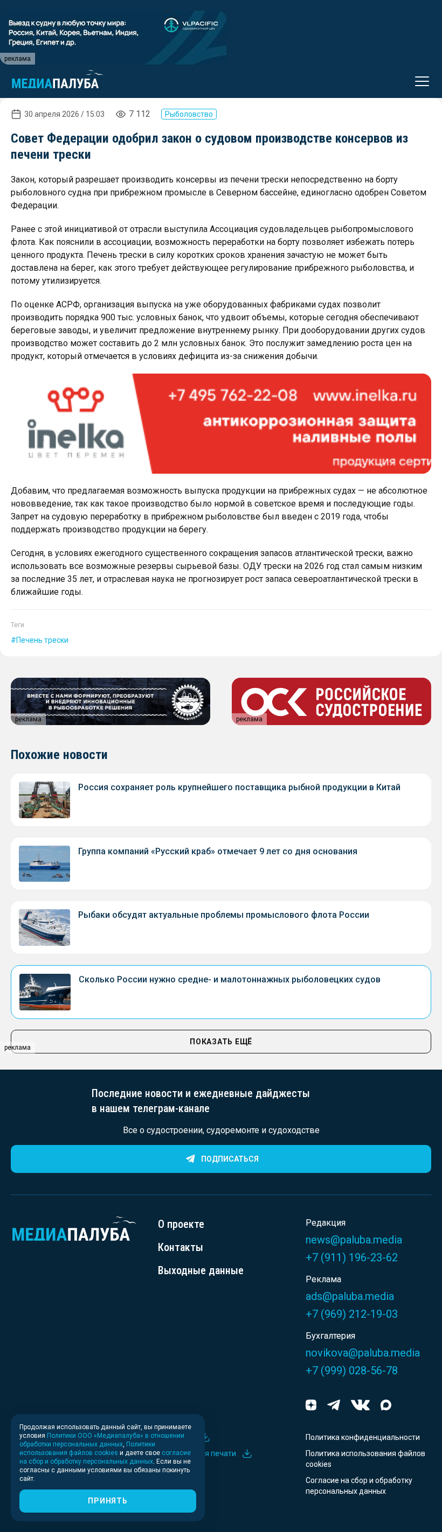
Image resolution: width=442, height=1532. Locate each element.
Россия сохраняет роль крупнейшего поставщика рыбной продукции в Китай (239, 787)
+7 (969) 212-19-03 (352, 1314)
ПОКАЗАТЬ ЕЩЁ (221, 1041)
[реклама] (221, 424)
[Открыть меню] (418, 81)
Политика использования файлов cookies (365, 1458)
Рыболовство (189, 114)
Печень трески (42, 640)
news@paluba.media (354, 1239)
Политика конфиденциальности (363, 1437)
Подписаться (230, 1159)
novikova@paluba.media (363, 1352)
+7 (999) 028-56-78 (352, 1370)
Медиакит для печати (197, 1453)
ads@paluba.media (350, 1296)
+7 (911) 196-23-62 (352, 1257)
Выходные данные (201, 1270)
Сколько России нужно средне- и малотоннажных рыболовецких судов (230, 979)
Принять (107, 1500)
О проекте (181, 1224)
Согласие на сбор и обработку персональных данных (359, 1485)
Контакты (180, 1247)
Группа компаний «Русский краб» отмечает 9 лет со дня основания (217, 851)
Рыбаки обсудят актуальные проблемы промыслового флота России (223, 915)
